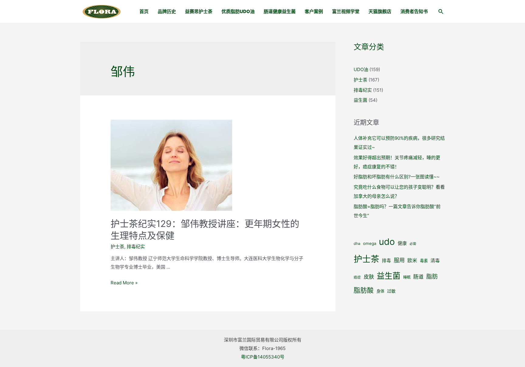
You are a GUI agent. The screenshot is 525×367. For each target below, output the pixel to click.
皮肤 (369, 276)
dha (357, 243)
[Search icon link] (441, 12)
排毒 (386, 260)
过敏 (391, 291)
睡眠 (406, 277)
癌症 (357, 277)
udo (387, 241)
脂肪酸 (364, 290)
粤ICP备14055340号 (262, 357)
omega (369, 243)
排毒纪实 (136, 246)
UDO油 (361, 69)
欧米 (412, 260)
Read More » (124, 283)
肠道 (418, 277)
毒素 (424, 260)
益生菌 (360, 100)
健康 (402, 243)
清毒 (435, 260)
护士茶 (117, 246)
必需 (413, 244)
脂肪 (432, 276)
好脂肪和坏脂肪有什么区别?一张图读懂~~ (397, 177)
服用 (399, 260)
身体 (380, 291)
